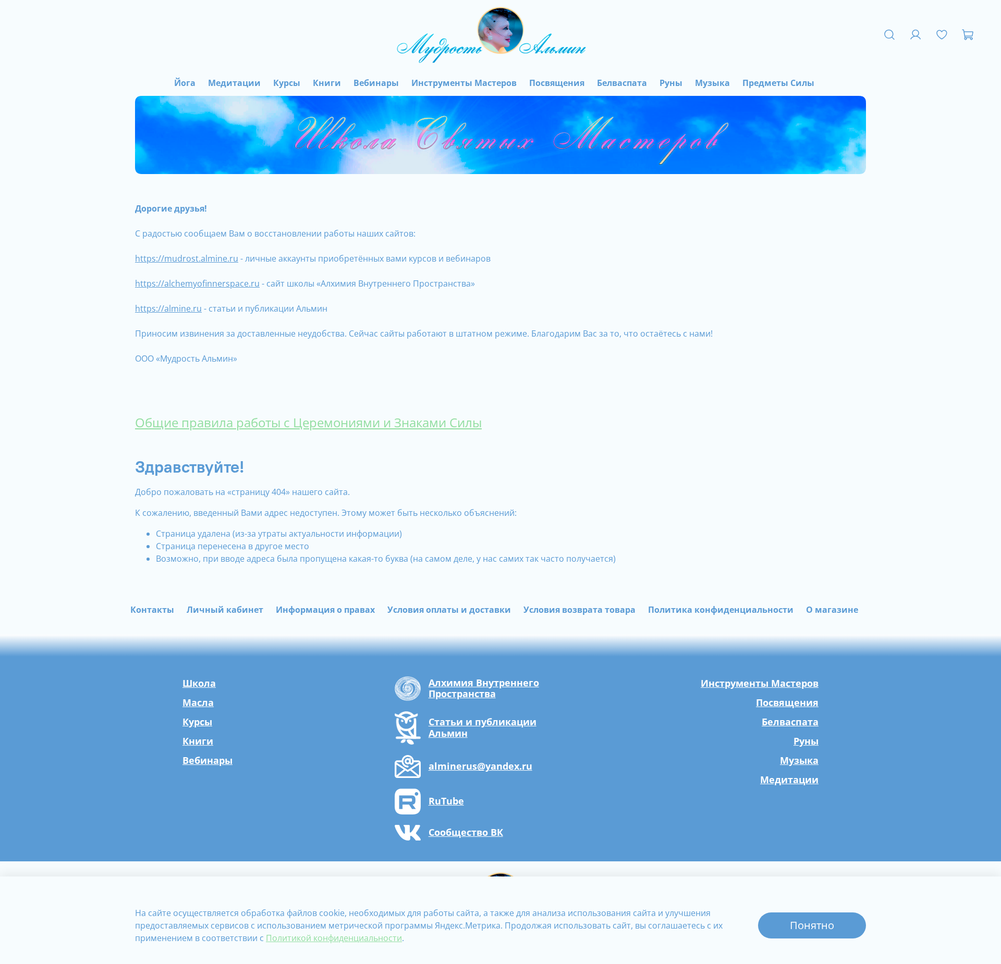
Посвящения (556, 83)
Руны (671, 83)
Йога (185, 83)
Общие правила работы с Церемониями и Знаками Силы (308, 422)
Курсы (286, 83)
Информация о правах (325, 609)
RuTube (446, 801)
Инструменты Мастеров (464, 83)
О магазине (832, 609)
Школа (199, 683)
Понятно (812, 925)
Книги (327, 83)
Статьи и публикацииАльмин (482, 727)
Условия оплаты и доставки (449, 609)
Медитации (234, 83)
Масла (198, 702)
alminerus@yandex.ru (480, 766)
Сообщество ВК (466, 832)
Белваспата (622, 83)
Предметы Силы (778, 83)
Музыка (712, 83)
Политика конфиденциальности (721, 609)
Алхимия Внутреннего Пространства (484, 688)
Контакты (152, 609)
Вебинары (376, 83)
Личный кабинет (225, 609)
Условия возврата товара (579, 609)
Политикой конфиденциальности (334, 938)
